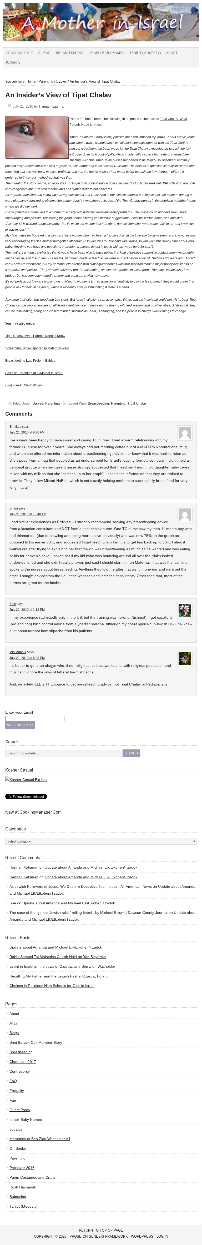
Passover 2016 (21, 1168)
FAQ (13, 1081)
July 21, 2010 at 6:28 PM (27, 658)
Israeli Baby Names (106, 53)
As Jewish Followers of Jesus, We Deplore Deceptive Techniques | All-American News (80, 886)
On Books (17, 1148)
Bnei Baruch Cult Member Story (35, 1042)
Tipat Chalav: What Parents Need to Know (35, 336)
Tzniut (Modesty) (145, 53)
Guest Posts (19, 1110)
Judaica (13, 62)
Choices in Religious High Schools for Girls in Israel (51, 986)
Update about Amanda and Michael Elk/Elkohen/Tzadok (91, 867)
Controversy (19, 1071)
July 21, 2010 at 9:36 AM (26, 432)
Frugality (16, 1090)
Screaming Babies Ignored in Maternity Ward (37, 348)
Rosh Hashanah (22, 1187)
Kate (12, 604)
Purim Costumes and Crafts (32, 1177)
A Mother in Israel (62, 25)
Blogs (14, 1033)
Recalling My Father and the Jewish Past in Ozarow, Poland (59, 976)
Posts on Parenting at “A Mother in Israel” (34, 373)
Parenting (52, 403)
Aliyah (44, 53)
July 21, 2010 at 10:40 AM (27, 514)
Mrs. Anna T (17, 652)
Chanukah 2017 (19, 53)
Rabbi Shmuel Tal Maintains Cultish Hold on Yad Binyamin (57, 957)
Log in (162, 1236)
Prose (75, 1236)
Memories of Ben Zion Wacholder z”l (39, 1139)
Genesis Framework (108, 1236)
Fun (12, 1100)
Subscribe (17, 1196)
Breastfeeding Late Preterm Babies (30, 360)
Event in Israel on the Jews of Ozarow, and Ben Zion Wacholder (62, 966)
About (172, 53)
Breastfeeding (69, 53)
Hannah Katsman (52, 106)
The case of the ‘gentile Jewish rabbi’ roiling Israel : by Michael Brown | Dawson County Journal (88, 912)
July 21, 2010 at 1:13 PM (27, 610)
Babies (38, 403)
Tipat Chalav (137, 403)
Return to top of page (101, 1230)
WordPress (142, 1236)
